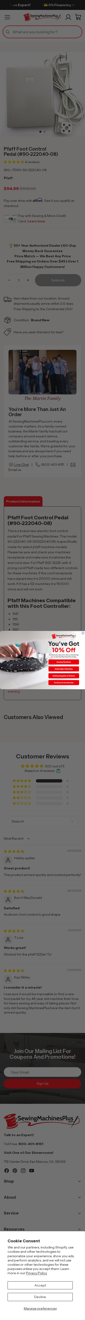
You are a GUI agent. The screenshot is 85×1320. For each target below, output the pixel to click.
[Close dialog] (83, 633)
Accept (40, 1285)
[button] (63, 662)
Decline (40, 1297)
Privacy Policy (36, 1273)
